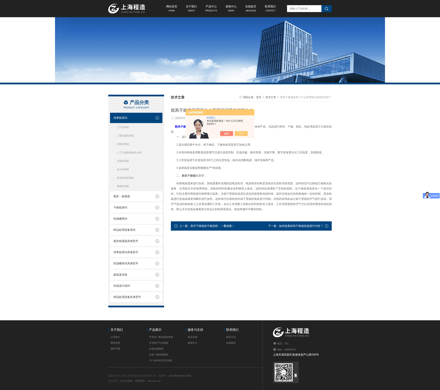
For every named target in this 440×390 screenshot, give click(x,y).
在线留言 (250, 8)
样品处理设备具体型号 (127, 297)
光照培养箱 (123, 161)
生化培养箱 (123, 169)
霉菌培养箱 (123, 186)
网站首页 (171, 8)
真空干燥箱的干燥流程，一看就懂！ (212, 225)
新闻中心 (231, 8)
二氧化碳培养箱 (125, 135)
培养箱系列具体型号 (125, 252)
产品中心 (211, 8)
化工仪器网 (126, 381)
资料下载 (115, 348)
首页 (258, 97)
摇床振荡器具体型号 (125, 241)
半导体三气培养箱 (158, 342)
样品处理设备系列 (124, 229)
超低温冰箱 (120, 274)
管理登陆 (140, 381)
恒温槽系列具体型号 (125, 263)
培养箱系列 (120, 117)
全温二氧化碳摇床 (158, 354)
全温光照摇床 (156, 348)
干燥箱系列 (120, 207)
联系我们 (270, 8)
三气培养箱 (123, 127)
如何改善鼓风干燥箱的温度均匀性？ (301, 225)
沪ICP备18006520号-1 (180, 375)
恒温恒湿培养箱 (125, 177)
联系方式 (231, 337)
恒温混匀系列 (121, 285)
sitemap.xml (154, 381)
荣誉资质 (115, 342)
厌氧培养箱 (123, 144)
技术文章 (271, 97)
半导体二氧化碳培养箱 (161, 337)
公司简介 (115, 337)
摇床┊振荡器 (121, 196)
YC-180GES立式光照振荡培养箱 (162, 360)
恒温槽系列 (120, 218)
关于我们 (191, 8)
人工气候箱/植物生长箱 (129, 152)
